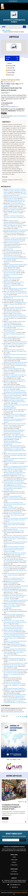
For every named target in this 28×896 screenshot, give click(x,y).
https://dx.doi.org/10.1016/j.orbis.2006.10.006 (15, 307)
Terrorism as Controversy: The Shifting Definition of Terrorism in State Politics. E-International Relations (15, 191)
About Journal (14, 859)
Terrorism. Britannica (12, 208)
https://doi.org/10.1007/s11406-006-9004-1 (15, 223)
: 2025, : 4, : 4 (14, 759)
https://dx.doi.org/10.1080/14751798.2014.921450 (16, 341)
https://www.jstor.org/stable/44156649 (14, 512)
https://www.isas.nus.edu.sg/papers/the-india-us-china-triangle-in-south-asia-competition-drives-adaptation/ (15, 421)
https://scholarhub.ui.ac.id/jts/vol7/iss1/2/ (14, 593)
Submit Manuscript (14, 874)
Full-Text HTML (11, 65)
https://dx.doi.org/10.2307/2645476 (13, 312)
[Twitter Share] (20, 716)
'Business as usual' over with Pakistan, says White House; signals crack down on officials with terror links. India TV (15, 622)
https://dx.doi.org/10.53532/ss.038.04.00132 (15, 349)
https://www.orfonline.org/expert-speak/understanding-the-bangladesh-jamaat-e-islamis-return (15, 450)
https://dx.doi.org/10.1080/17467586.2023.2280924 (16, 362)
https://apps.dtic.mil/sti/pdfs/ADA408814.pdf (15, 688)
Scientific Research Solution (19, 892)
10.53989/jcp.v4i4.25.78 (9, 82)
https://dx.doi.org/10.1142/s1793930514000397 (16, 649)
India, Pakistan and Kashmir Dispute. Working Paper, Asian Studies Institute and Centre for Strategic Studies (15, 402)
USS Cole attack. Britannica (9, 332)
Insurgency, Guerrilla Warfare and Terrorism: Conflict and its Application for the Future (14, 233)
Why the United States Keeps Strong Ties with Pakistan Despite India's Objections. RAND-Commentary (15, 597)
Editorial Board (14, 865)
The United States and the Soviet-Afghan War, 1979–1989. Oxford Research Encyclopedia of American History (15, 293)
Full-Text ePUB (11, 70)
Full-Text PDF (10, 68)
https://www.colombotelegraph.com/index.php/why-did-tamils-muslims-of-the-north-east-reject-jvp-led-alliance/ (15, 543)
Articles (8, 30)
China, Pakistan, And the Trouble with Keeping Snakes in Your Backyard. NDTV (15, 652)
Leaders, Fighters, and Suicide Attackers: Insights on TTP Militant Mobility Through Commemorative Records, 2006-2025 (15, 436)
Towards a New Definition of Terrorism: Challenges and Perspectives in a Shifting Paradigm (14, 205)
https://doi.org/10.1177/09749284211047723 (15, 480)
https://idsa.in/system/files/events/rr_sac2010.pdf (16, 552)
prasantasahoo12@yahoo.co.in (11, 106)
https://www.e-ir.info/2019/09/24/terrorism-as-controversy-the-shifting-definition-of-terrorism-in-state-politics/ (15, 194)
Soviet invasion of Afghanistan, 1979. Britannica (14, 351)
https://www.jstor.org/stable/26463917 (14, 496)
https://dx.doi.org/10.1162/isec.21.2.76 (14, 269)
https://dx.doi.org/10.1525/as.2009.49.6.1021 (15, 379)
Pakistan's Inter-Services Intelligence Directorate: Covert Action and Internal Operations (13, 279)
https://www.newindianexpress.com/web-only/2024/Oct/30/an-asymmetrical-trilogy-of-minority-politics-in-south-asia (15, 504)
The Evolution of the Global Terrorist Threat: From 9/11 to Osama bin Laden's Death (15, 317)
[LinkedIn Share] (24, 716)
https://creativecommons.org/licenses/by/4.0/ (12, 711)
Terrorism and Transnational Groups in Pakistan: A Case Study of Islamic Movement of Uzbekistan (15, 345)
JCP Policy (14, 871)
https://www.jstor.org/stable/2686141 (13, 682)
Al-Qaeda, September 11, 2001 (14, 321)
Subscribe (22, 840)
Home (3, 30)
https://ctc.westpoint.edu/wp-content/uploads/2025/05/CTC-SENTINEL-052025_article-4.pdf (13, 443)
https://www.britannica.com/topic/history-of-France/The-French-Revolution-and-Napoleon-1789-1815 (14, 217)
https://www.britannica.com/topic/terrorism (15, 209)
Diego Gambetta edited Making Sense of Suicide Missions (14, 323)
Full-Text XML (11, 72)
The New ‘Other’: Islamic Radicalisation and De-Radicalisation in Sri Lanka (14, 477)
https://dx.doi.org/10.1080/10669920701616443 (16, 694)
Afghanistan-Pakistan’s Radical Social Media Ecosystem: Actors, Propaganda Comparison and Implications (15, 425)
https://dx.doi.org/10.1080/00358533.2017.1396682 (16, 663)
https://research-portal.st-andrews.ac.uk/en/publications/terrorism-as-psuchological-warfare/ (12, 247)
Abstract (9, 63)
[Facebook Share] (18, 716)
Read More (5, 818)
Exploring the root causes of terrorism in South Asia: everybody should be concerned (15, 567)
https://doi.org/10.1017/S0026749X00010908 (15, 386)
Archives (14, 862)
